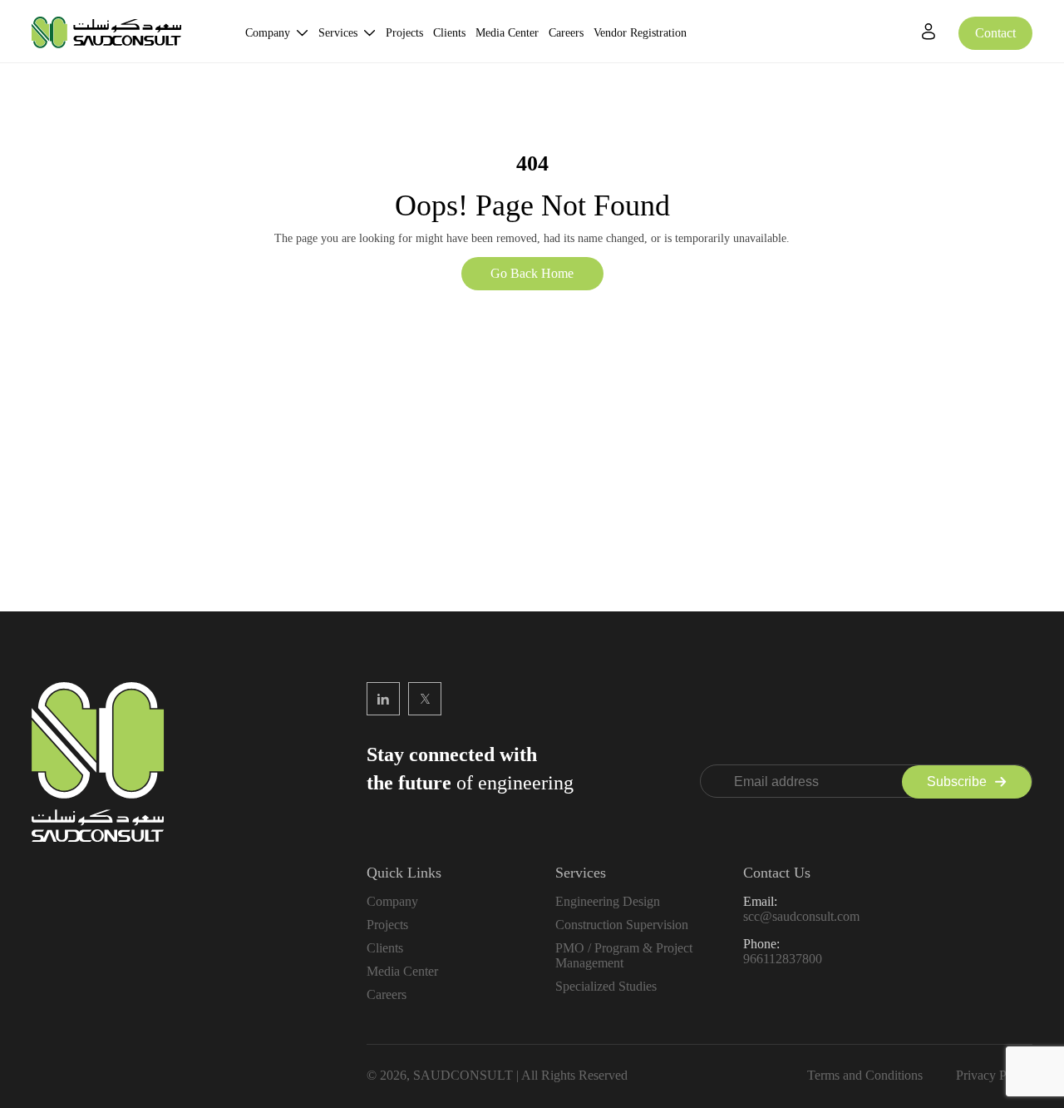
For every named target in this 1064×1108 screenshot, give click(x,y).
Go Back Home (532, 273)
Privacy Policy (994, 1075)
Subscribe (957, 781)
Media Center (507, 33)
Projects (404, 33)
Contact (995, 33)
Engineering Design (607, 901)
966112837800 (782, 959)
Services (337, 33)
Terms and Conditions (865, 1075)
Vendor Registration (640, 33)
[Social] (383, 698)
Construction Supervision (621, 925)
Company (267, 33)
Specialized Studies (606, 986)
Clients (449, 33)
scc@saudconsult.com (801, 916)
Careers (566, 33)
